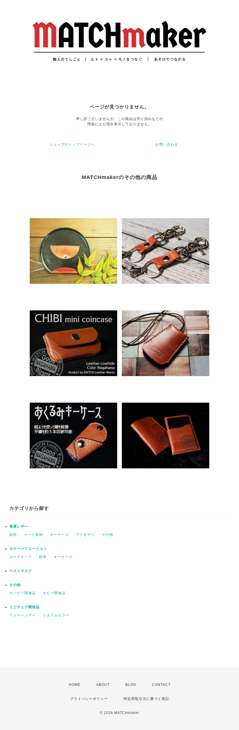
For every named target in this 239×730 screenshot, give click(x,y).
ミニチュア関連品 (24, 607)
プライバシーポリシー (89, 699)
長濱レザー (18, 526)
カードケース (20, 557)
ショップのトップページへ (72, 144)
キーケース (59, 535)
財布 (13, 535)
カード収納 (33, 535)
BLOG (130, 685)
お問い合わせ (166, 144)
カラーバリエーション (28, 549)
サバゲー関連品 (22, 593)
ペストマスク (20, 571)
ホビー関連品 (54, 593)
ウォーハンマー (22, 615)
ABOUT (103, 685)
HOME (74, 685)
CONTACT (161, 685)
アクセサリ (85, 535)
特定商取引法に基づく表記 (146, 699)
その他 (107, 535)
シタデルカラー (56, 615)
